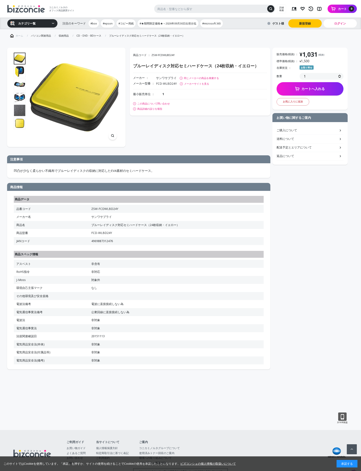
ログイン (340, 23)
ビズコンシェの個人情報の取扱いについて (208, 464)
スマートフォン (342, 418)
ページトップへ (352, 449)
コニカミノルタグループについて (159, 448)
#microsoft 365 (211, 23)
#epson (108, 23)
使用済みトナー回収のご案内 (156, 453)
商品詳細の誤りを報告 (149, 109)
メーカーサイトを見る (196, 84)
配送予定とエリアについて (294, 147)
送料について (285, 139)
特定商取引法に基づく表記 (112, 453)
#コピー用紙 (126, 23)
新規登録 (305, 23)
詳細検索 (281, 9)
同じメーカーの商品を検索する (201, 78)
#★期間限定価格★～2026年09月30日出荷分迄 (168, 23)
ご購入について (287, 130)
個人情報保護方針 (107, 448)
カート (345, 9)
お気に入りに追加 (293, 101)
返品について (285, 156)
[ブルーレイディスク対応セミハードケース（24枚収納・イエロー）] (74, 97)
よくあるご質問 (76, 453)
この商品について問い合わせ (153, 103)
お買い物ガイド (76, 448)
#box (93, 23)
